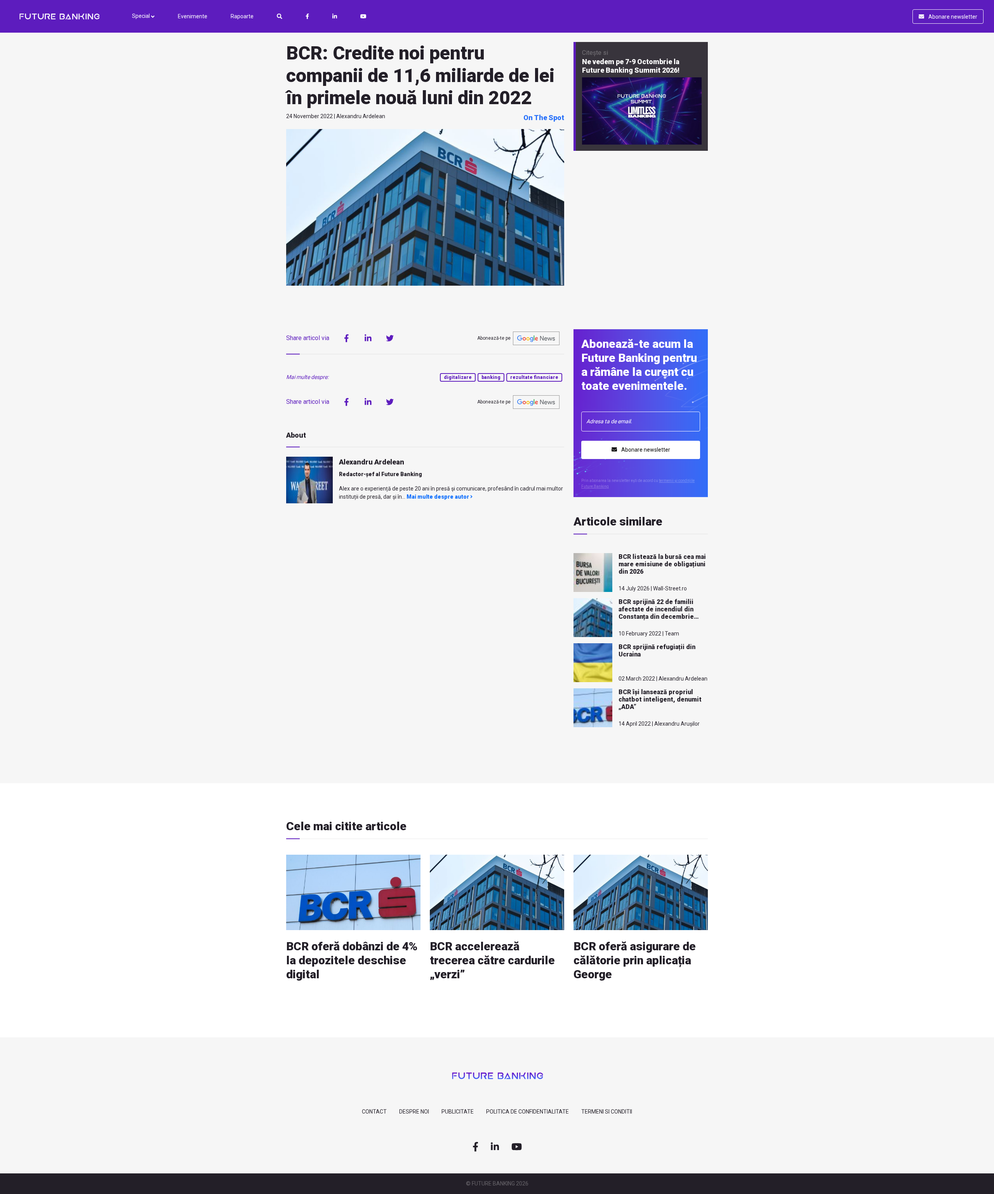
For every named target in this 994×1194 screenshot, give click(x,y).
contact (374, 1111)
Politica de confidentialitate (527, 1111)
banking (490, 377)
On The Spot (543, 117)
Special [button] (141, 16)
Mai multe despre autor (438, 497)
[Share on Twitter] (390, 338)
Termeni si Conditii (606, 1111)
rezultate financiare (534, 377)
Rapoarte (242, 16)
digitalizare (458, 377)
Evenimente (192, 16)
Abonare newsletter (952, 17)
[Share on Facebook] (346, 338)
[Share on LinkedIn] (368, 338)
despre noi (414, 1111)
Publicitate (457, 1111)
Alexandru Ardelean (371, 462)
